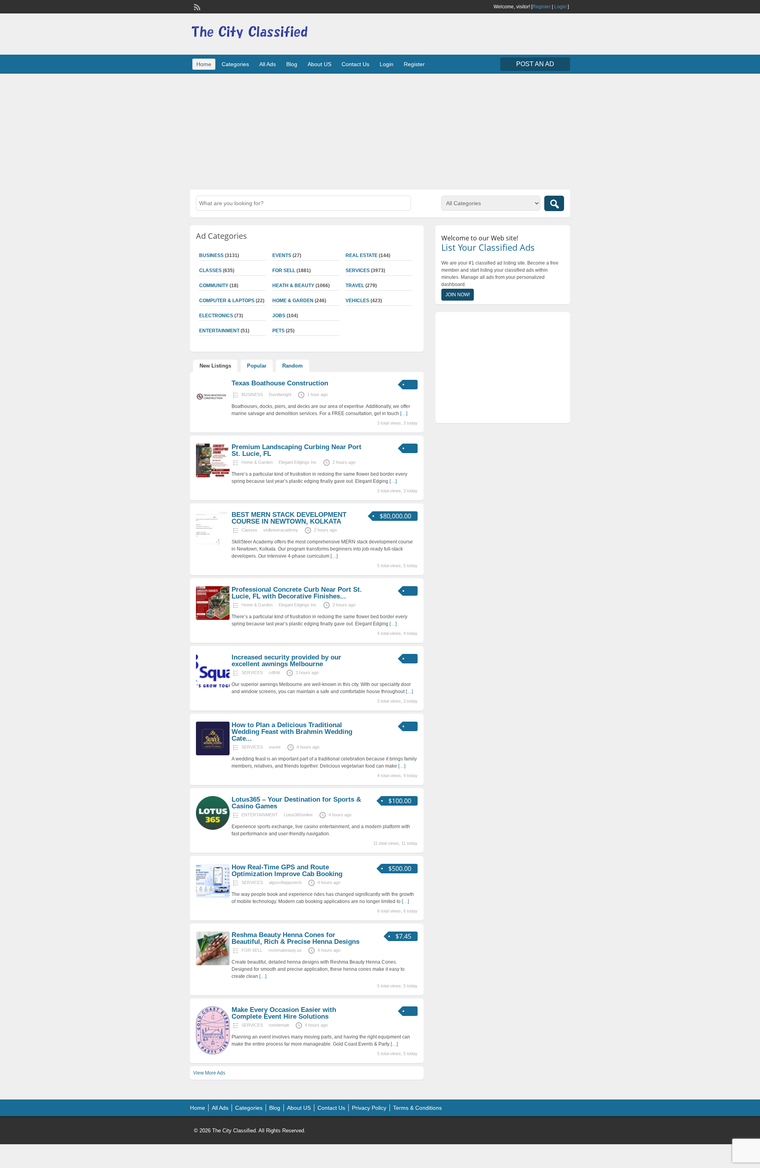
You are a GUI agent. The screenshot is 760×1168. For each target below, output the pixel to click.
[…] (403, 413)
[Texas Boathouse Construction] (213, 412)
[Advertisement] (380, 130)
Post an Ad (535, 64)
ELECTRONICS (216, 315)
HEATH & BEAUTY (293, 285)
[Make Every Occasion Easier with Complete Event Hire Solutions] (213, 1053)
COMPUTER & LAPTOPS (227, 300)
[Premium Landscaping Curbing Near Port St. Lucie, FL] (213, 475)
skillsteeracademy (280, 530)
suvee (275, 747)
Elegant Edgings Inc (298, 462)
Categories (235, 64)
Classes (210, 270)
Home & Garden (293, 300)
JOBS (278, 315)
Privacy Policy (369, 1108)
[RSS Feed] (196, 6)
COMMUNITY (213, 285)
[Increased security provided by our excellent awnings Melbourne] (213, 686)
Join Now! (457, 294)
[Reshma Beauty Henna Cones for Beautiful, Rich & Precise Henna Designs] (213, 963)
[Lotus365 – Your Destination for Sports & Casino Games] (213, 828)
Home (203, 64)
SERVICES (358, 270)
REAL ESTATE (362, 255)
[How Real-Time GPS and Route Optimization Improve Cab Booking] (213, 896)
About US (319, 64)
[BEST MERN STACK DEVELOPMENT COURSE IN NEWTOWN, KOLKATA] (213, 543)
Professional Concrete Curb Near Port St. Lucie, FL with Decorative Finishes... (297, 593)
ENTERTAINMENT (219, 330)
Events (281, 255)
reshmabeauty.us (285, 950)
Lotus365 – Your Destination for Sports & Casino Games (296, 803)
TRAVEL (355, 285)
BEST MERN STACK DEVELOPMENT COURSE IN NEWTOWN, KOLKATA (289, 518)
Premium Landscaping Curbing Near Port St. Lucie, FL (296, 450)
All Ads (267, 64)
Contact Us (355, 64)
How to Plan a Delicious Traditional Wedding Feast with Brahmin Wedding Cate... (292, 731)
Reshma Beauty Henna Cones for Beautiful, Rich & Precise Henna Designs (295, 938)
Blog (291, 64)
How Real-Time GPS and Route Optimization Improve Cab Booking (287, 870)
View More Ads (209, 1073)
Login (560, 7)
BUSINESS (211, 255)
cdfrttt (274, 672)
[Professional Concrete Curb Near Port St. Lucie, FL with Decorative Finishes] (213, 618)
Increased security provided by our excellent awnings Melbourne (286, 661)
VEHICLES (357, 300)
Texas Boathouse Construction (280, 383)
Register (541, 7)
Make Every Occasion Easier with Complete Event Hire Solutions (284, 1013)
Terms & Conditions (417, 1108)
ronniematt (279, 1025)
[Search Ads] (554, 203)
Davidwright (280, 394)
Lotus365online (298, 814)
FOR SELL (283, 270)
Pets (278, 330)
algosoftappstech (285, 882)
